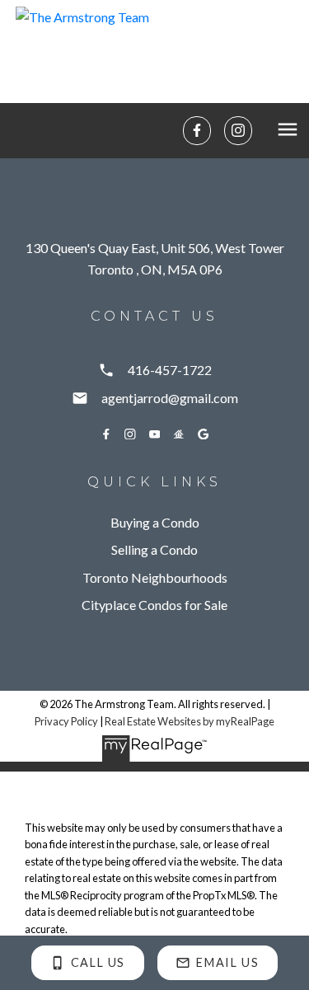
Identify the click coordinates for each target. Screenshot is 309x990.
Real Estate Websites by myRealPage (189, 721)
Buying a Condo (154, 522)
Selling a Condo (154, 549)
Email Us (227, 962)
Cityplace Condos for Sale (154, 604)
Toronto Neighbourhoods (154, 577)
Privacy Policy (66, 721)
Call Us (98, 962)
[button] (197, 130)
